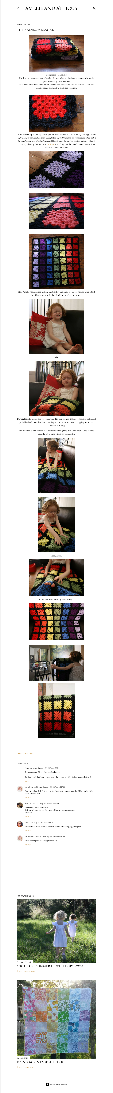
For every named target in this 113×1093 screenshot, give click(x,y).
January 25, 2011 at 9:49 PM (54, 837)
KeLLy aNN (30, 803)
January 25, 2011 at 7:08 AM (48, 804)
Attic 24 (51, 144)
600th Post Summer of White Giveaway (50, 966)
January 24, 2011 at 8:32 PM (49, 768)
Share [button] (19, 754)
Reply (28, 781)
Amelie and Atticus (51, 8)
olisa (27, 822)
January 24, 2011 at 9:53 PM (54, 787)
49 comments (29, 971)
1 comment (28, 1067)
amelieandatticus (33, 787)
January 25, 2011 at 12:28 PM (42, 823)
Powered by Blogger (58, 1084)
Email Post (28, 754)
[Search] (94, 7)
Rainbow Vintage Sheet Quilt (43, 1062)
